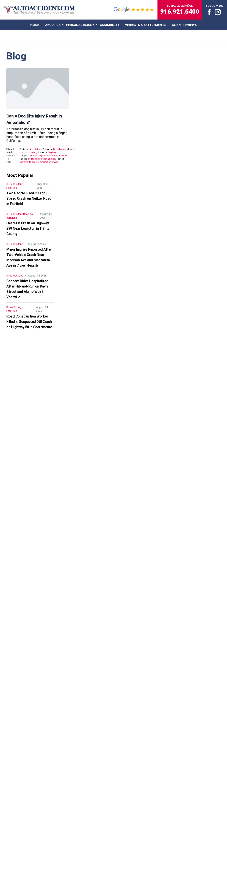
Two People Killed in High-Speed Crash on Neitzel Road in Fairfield (28, 198)
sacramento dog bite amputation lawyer (39, 162)
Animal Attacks (60, 149)
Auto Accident (14, 184)
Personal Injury (80, 25)
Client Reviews (184, 25)
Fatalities (11, 187)
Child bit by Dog (29, 152)
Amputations (36, 149)
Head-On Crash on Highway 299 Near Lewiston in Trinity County (27, 228)
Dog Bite (52, 152)
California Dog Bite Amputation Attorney (47, 155)
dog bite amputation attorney (42, 159)
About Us (52, 25)
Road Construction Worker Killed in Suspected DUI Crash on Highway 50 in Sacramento (29, 321)
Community (109, 25)
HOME (35, 25)
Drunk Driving (13, 307)
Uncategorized (14, 275)
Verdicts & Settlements (145, 25)
